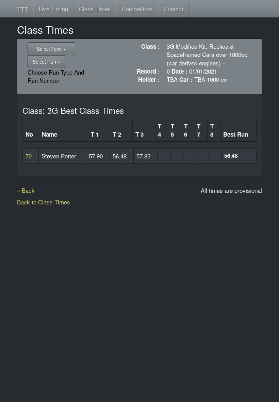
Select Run (45, 61)
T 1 (95, 134)
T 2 (117, 134)
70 (29, 156)
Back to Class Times (43, 202)
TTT (22, 8)
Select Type (50, 48)
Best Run (235, 134)
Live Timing (53, 8)
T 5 (172, 130)
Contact (173, 8)
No (29, 134)
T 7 (198, 130)
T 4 (159, 130)
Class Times (95, 8)
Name (49, 134)
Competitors (137, 8)
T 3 (139, 134)
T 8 (212, 130)
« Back (26, 190)
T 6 (185, 130)
